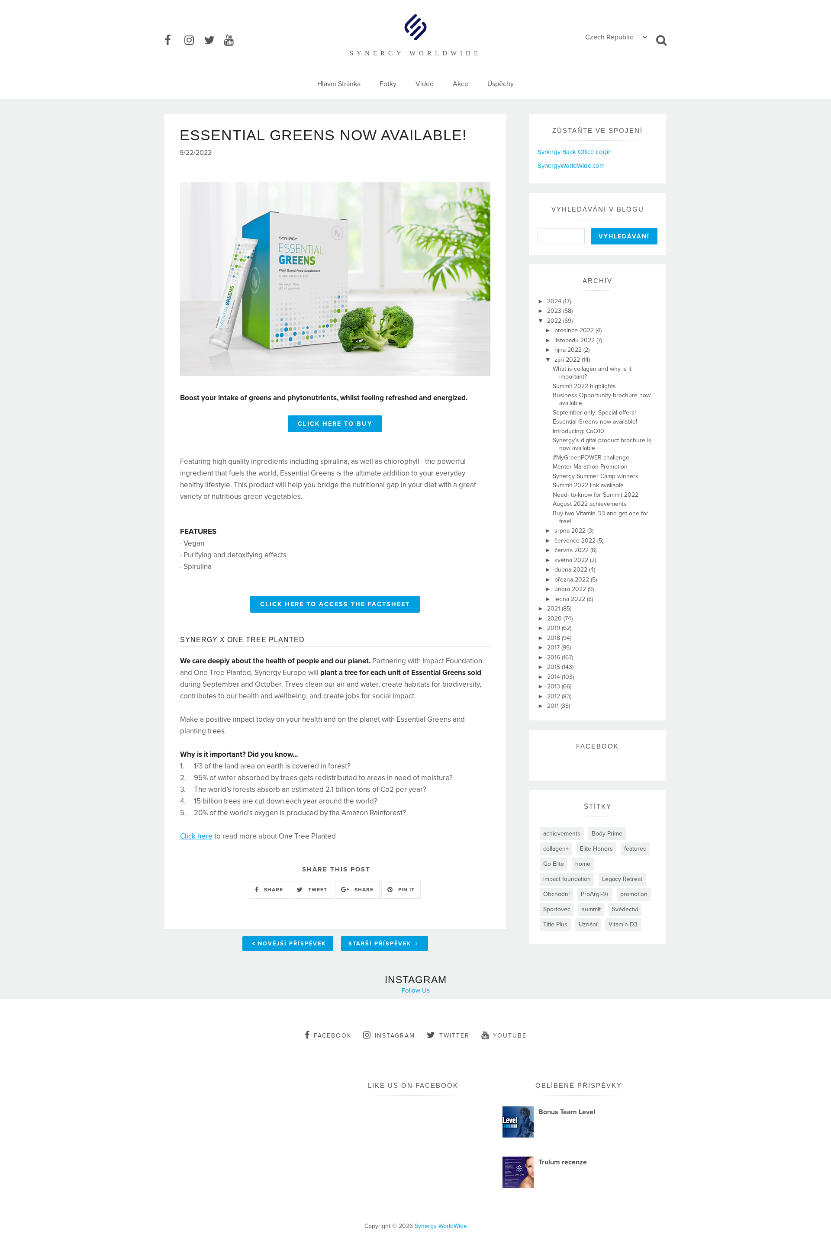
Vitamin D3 (623, 924)
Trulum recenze (562, 1162)
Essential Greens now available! (595, 421)
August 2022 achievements (590, 504)
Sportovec (556, 909)
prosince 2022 (575, 330)
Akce (460, 84)
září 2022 (568, 359)
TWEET (316, 890)
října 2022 (568, 350)
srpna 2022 (570, 530)
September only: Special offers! (594, 412)
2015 (554, 667)
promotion (633, 894)
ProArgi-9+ (595, 894)
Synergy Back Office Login (575, 152)
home (582, 864)
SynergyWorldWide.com (571, 166)
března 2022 (572, 579)
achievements (561, 833)
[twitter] (213, 40)
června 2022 (572, 550)
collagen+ (556, 848)
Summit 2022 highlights (584, 386)
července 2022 (575, 540)
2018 (554, 638)
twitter (454, 1035)
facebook (332, 1035)
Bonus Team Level (566, 1112)
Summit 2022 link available (588, 485)
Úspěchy (500, 84)
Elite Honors (596, 848)
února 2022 (571, 589)
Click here (196, 836)
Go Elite (553, 864)
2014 (554, 677)
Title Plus (555, 924)
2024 (555, 301)
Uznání (588, 924)
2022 (555, 321)
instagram (395, 1035)
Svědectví (625, 909)
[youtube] (233, 40)
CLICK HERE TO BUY (335, 423)
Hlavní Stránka (339, 84)
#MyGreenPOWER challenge (591, 457)
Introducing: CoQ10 (578, 431)
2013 (554, 686)
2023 (555, 311)
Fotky (388, 84)
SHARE (272, 890)
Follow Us (416, 990)
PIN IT (405, 890)
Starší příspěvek (380, 943)
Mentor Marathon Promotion (590, 466)
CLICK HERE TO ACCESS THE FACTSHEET (335, 604)
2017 (554, 647)
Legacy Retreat (622, 879)
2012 (554, 696)
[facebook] (173, 40)
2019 (554, 628)
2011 (553, 706)
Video (425, 84)
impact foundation (567, 879)
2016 (554, 657)
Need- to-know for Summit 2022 (595, 494)
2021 (554, 608)
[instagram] (193, 40)
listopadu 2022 (575, 340)
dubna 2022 (571, 569)
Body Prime (607, 833)
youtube (510, 1035)
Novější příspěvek (292, 943)
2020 (555, 618)
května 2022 (572, 560)
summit (591, 909)
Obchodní (556, 894)
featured (635, 848)
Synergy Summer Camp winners (595, 476)
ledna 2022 (570, 599)
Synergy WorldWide (441, 1226)
